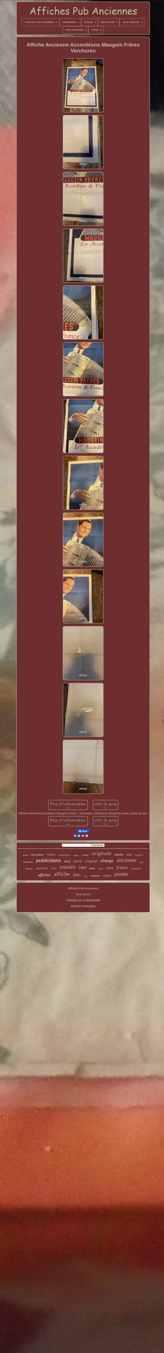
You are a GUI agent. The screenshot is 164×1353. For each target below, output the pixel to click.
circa (109, 868)
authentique (64, 855)
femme (51, 854)
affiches (44, 875)
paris (77, 861)
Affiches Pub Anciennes (83, 888)
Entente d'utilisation (83, 906)
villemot (29, 868)
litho (77, 874)
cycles (86, 876)
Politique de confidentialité (83, 900)
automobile (136, 868)
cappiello (139, 855)
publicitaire (48, 860)
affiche (62, 874)
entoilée (68, 867)
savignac (37, 854)
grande (76, 855)
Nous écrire (83, 894)
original (91, 861)
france (122, 867)
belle (141, 862)
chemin (85, 855)
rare (82, 867)
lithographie (28, 862)
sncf (67, 861)
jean (129, 854)
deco (53, 868)
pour (92, 868)
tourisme (95, 875)
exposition (42, 868)
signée (107, 875)
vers (100, 868)
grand (25, 855)
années (119, 854)
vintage (107, 860)
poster (121, 874)
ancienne (126, 860)
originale (101, 853)
